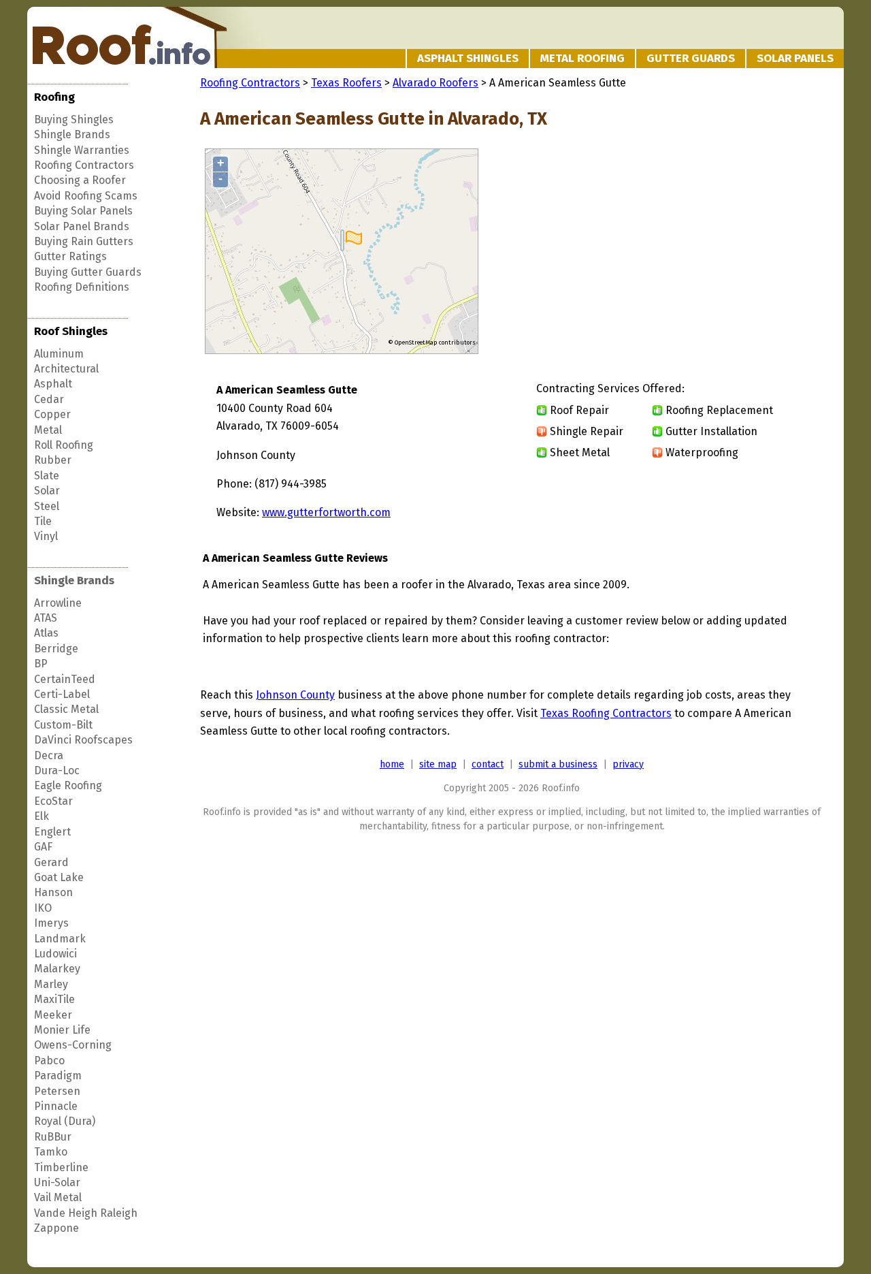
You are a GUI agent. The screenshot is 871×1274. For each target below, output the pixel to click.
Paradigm (58, 1075)
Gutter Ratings (70, 256)
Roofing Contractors (84, 165)
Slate (46, 475)
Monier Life (62, 1029)
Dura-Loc (57, 770)
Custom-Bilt (63, 724)
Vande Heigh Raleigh (85, 1213)
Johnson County (295, 694)
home (392, 764)
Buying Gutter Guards (88, 272)
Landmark (60, 938)
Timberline (61, 1167)
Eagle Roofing (68, 785)
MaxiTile (54, 999)
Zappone (56, 1228)
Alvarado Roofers (435, 82)
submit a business (558, 764)
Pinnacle (56, 1106)
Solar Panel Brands (81, 226)
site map (438, 764)
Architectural (66, 368)
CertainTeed (64, 679)
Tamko (50, 1151)
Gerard (51, 862)
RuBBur (52, 1136)
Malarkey (57, 968)
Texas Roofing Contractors (606, 713)
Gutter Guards (690, 58)
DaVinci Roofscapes (83, 739)
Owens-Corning (73, 1044)
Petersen (57, 1091)
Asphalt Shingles (468, 58)
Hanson (53, 892)
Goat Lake (59, 877)
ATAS (45, 617)
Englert (52, 831)
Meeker (53, 1014)
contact (488, 764)
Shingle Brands (72, 134)
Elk (41, 816)
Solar (47, 490)
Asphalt (53, 383)
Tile (43, 521)
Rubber (52, 459)
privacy (628, 764)
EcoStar (53, 801)
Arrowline (58, 602)
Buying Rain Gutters (83, 241)
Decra (48, 755)
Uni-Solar (57, 1182)
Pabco (49, 1060)
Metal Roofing (582, 58)
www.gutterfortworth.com (326, 512)
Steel (46, 506)
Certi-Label (62, 694)
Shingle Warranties (81, 150)
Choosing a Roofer (80, 180)
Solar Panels (795, 58)
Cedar (49, 399)
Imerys (51, 923)
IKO (43, 908)
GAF (43, 846)
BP (41, 663)
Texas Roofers (346, 82)
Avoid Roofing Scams (85, 195)
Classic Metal (66, 709)
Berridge (56, 648)
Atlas (46, 632)
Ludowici (55, 953)
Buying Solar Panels (83, 210)
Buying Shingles (74, 119)
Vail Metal (58, 1197)
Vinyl (46, 536)
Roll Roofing (63, 445)
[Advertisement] (709, 252)
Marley (51, 984)
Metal (48, 430)
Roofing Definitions (81, 287)
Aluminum (59, 353)
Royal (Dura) (64, 1121)
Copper (52, 414)
